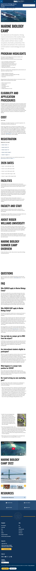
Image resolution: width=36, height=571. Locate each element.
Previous (2, 474)
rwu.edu (20, 527)
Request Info (9, 502)
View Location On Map (7, 549)
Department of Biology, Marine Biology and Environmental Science (8, 5)
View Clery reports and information (6, 536)
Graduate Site (20, 530)
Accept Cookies (5, 568)
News (2, 529)
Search (34, 1)
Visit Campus (27, 502)
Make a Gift (28, 507)
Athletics (2, 532)
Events (2, 530)
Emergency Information (4, 534)
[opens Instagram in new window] (6, 556)
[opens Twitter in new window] (3, 556)
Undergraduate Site (21, 529)
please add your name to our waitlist (7, 158)
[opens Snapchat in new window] (8, 556)
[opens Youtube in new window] (5, 556)
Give (19, 525)
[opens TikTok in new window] (9, 556)
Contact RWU (3, 527)
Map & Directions (3, 525)
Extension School (21, 534)
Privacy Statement (31, 565)
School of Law (20, 532)
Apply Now (10, 507)
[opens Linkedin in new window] (11, 556)
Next (24, 474)
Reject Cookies (13, 568)
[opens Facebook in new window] (2, 556)
